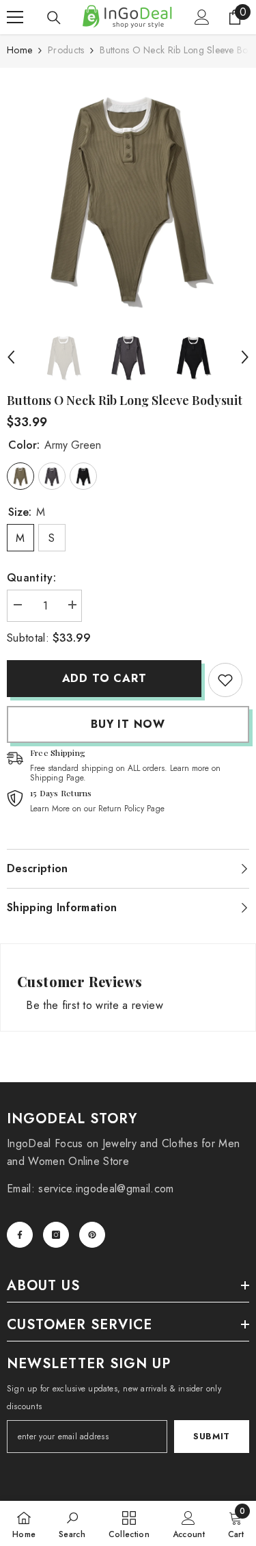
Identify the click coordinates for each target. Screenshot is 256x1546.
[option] (128, 196)
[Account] (202, 17)
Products (66, 50)
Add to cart (104, 678)
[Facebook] (20, 1235)
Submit (211, 1436)
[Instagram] (56, 1235)
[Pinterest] (92, 1235)
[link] (225, 680)
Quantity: (31, 578)
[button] (11, 357)
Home (19, 50)
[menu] (15, 17)
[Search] (54, 18)
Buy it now (128, 724)
